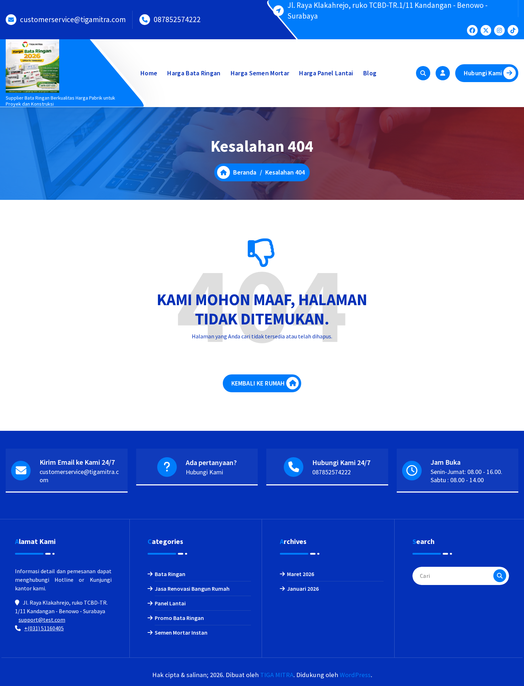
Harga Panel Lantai (326, 73)
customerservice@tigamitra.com (73, 19)
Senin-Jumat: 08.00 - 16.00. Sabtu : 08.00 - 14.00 (466, 476)
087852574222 (177, 19)
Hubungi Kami (483, 73)
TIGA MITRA (276, 675)
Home (148, 73)
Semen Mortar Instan (181, 632)
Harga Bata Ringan (193, 73)
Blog (369, 73)
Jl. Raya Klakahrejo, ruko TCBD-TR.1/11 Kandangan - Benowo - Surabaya (387, 10)
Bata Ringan (170, 573)
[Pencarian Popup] (423, 73)
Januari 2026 (303, 588)
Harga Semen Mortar (260, 73)
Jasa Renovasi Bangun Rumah (192, 588)
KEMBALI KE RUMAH (258, 383)
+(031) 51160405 (44, 628)
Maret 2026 (300, 573)
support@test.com (42, 619)
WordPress (355, 675)
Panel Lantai (170, 603)
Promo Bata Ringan (179, 617)
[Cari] (499, 575)
